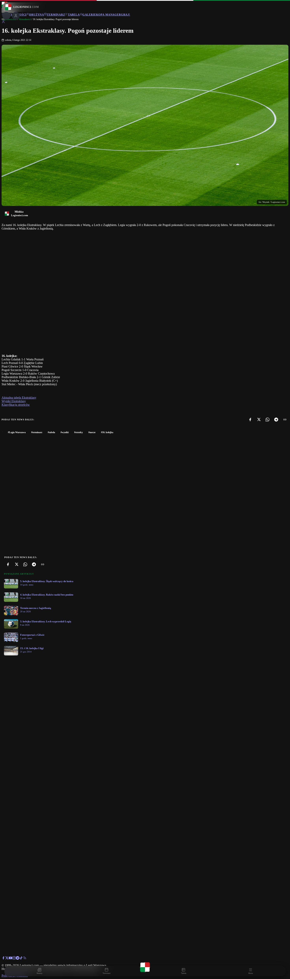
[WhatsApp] (267, 419)
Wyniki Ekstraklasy (14, 401)
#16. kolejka (107, 432)
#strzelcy (78, 432)
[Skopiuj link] (284, 419)
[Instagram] (14, 958)
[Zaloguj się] (3, 22)
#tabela (51, 432)
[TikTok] (21, 958)
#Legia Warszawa (17, 432)
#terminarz (36, 432)
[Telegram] (276, 419)
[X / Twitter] (7, 958)
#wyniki (65, 432)
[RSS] (24, 958)
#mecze (91, 432)
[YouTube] (10, 958)
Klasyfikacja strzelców (16, 404)
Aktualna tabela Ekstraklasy (19, 397)
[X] (258, 419)
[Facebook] (250, 419)
